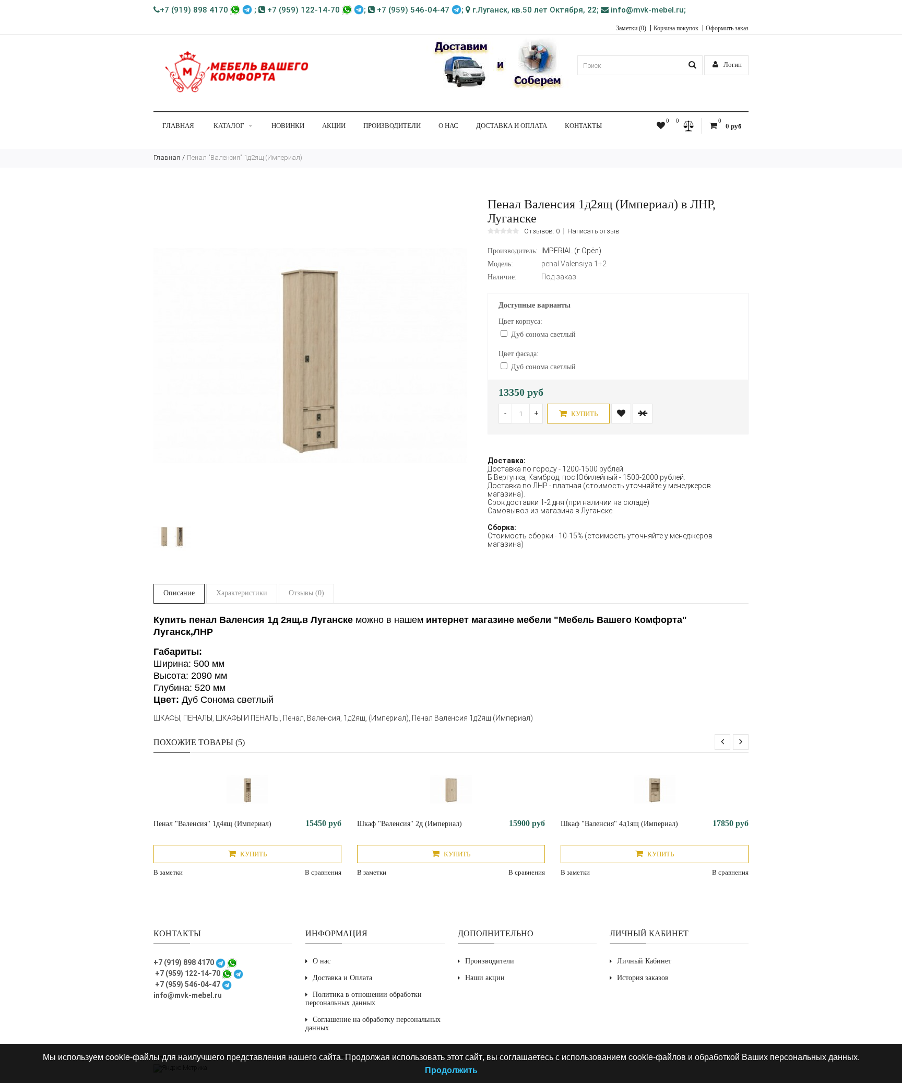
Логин (732, 64)
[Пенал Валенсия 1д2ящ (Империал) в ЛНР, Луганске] (310, 509)
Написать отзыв (593, 231)
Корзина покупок (676, 28)
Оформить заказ (727, 28)
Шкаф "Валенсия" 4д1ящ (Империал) (619, 824)
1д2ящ (354, 718)
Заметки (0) (631, 28)
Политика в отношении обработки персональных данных (363, 999)
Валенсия (323, 718)
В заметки (168, 872)
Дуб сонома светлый (543, 334)
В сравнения (323, 872)
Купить (583, 414)
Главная (178, 126)
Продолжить (451, 1070)
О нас (448, 126)
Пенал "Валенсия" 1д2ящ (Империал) (244, 157)
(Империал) (389, 718)
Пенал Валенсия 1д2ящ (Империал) (472, 718)
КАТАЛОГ (228, 126)
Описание (179, 593)
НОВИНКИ (287, 126)
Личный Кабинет (644, 961)
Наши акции (485, 978)
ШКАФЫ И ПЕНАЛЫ (248, 718)
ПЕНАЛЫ (197, 718)
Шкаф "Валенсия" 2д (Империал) (409, 824)
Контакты (583, 126)
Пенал (293, 718)
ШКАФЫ (166, 718)
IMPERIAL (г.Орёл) (571, 250)
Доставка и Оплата (511, 126)
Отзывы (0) (306, 593)
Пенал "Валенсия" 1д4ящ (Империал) (212, 824)
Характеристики (241, 593)
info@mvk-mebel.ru (646, 10)
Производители (392, 126)
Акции (334, 126)
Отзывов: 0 (542, 231)
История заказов (643, 978)
